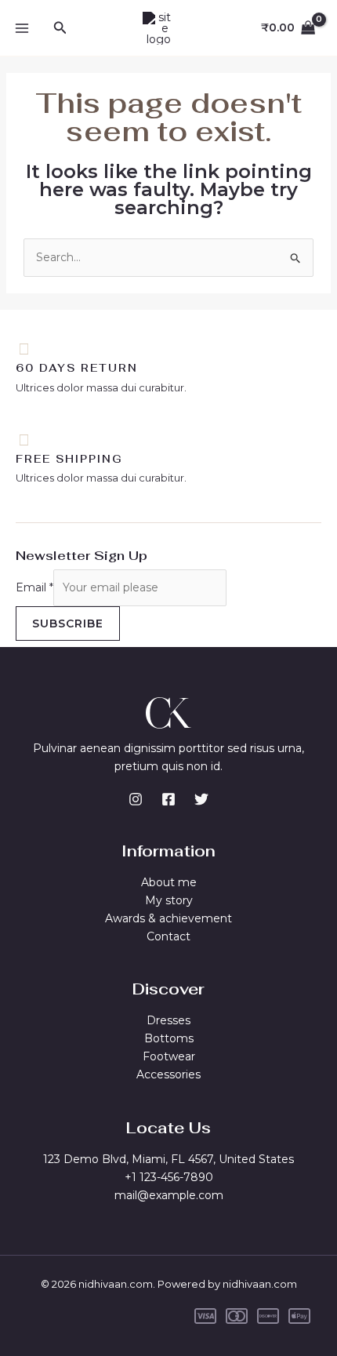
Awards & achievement (168, 918)
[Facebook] (168, 799)
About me (169, 882)
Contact (168, 936)
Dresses (168, 1020)
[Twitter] (201, 799)
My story (169, 900)
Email (34, 587)
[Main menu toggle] (22, 28)
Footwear (169, 1056)
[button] (60, 28)
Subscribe (67, 623)
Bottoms (169, 1038)
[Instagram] (136, 799)
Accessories (168, 1074)
